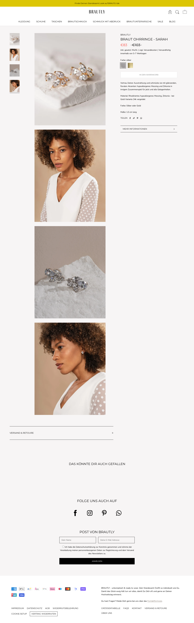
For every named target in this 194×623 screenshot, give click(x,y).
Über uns (106, 613)
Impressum (17, 608)
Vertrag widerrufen (43, 613)
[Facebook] (130, 118)
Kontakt (137, 608)
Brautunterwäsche (139, 21)
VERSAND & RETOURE (22, 433)
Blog (172, 21)
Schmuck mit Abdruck (107, 21)
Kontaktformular (154, 601)
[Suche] (177, 12)
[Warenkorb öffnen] (185, 12)
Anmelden (97, 561)
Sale (160, 21)
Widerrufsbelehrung (65, 608)
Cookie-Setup (19, 613)
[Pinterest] (137, 118)
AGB (47, 608)
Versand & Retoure (156, 608)
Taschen (57, 21)
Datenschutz (34, 608)
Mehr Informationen (135, 129)
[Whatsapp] (141, 118)
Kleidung (24, 21)
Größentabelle (110, 608)
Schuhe (41, 21)
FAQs (126, 608)
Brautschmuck (77, 21)
